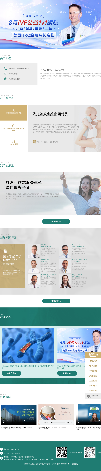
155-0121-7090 (15, 453)
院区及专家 (34, 12)
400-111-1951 (15, 449)
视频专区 (77, 12)
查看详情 (55, 221)
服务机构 (89, 12)
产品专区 (49, 12)
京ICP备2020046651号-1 (60, 464)
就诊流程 (63, 12)
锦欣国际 (19, 12)
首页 (8, 12)
